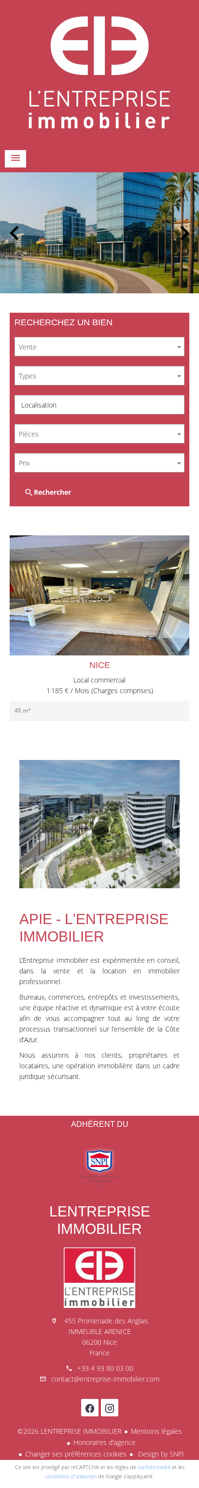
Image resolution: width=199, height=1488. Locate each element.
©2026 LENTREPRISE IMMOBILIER (69, 1431)
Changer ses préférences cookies (76, 1453)
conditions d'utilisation (71, 1476)
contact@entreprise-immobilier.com (105, 1378)
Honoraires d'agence (104, 1442)
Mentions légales (156, 1431)
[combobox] (99, 346)
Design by (160, 1453)
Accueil (99, 72)
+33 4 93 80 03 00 (105, 1368)
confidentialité (154, 1467)
